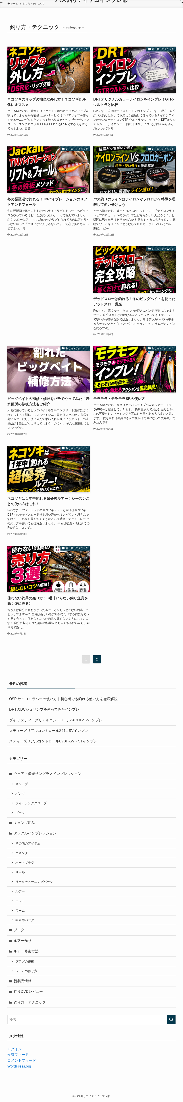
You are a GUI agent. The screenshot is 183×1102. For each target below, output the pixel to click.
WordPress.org (19, 1066)
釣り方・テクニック (30, 1002)
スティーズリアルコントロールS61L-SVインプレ (48, 731)
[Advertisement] (48, 284)
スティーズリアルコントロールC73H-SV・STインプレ (53, 741)
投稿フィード (18, 1055)
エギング (21, 853)
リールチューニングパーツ (34, 881)
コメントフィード (21, 1060)
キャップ (21, 784)
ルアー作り (22, 941)
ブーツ (20, 813)
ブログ (19, 930)
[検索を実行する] (171, 1019)
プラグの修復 (24, 961)
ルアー (20, 891)
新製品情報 (22, 981)
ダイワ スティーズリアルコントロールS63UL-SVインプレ (55, 720)
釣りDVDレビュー (28, 991)
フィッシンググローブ (31, 803)
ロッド (20, 901)
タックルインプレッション (35, 833)
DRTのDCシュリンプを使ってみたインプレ (44, 709)
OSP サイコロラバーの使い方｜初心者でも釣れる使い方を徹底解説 (63, 699)
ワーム (20, 910)
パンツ (20, 793)
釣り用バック (24, 920)
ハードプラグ (24, 862)
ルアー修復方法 (26, 951)
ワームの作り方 (26, 971)
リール (20, 872)
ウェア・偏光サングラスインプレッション (47, 774)
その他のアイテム (27, 843)
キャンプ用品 (24, 823)
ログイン (14, 1049)
